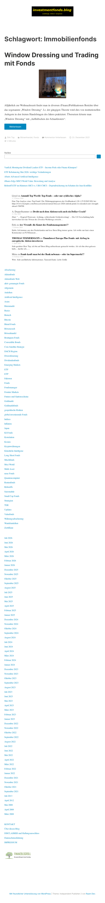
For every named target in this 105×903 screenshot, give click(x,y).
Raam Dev (90, 894)
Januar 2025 (9, 614)
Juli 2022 (8, 746)
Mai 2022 (8, 755)
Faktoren (8, 378)
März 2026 (9, 556)
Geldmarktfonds (11, 405)
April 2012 (9, 800)
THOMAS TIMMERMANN (26, 238)
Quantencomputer (12, 477)
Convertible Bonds (12, 342)
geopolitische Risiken (13, 410)
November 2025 (11, 574)
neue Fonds (9, 473)
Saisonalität (9, 491)
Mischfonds (9, 459)
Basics (7, 310)
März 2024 (9, 655)
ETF (6, 369)
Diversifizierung (11, 355)
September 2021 (11, 791)
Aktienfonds (9, 274)
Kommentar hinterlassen (55, 137)
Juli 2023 (8, 691)
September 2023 (11, 682)
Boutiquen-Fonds (11, 337)
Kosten (7, 441)
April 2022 (9, 759)
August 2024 (10, 637)
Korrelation (9, 437)
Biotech (7, 315)
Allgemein (8, 287)
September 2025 (11, 583)
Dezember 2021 (11, 777)
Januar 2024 (9, 664)
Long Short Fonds (12, 455)
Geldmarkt (9, 401)
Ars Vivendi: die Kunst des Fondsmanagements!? (43, 224)
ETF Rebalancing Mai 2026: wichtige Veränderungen (27, 172)
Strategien (8, 500)
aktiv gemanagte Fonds (14, 283)
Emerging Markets (12, 364)
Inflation (8, 423)
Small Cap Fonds (11, 496)
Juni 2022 (8, 750)
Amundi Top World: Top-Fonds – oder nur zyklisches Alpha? (51, 195)
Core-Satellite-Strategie (14, 346)
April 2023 (9, 705)
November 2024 (11, 623)
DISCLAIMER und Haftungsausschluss (21, 833)
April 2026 (9, 551)
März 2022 (9, 764)
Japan (6, 428)
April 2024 (9, 651)
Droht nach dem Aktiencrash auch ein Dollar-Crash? (59, 211)
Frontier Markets (11, 392)
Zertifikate (8, 527)
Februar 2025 (10, 610)
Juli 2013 (8, 795)
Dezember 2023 (11, 669)
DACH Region (10, 351)
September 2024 (11, 632)
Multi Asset (9, 468)
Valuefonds (9, 514)
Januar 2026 (9, 565)
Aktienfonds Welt (11, 278)
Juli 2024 (8, 642)
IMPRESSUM (10, 842)
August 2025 (10, 587)
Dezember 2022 (11, 723)
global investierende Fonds (15, 414)
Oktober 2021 (10, 786)
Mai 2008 (8, 804)
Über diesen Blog (12, 828)
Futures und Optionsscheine (16, 396)
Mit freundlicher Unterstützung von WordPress (30, 894)
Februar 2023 (10, 714)
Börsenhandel (26, 137)
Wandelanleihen (11, 523)
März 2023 (9, 709)
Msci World (9, 464)
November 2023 (11, 673)
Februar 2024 (10, 660)
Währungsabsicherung (14, 518)
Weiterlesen (16, 127)
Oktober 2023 (10, 678)
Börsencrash (9, 328)
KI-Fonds (8, 432)
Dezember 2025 (11, 569)
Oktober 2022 (10, 732)
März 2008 (9, 813)
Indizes (7, 419)
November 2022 (11, 727)
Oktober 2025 (10, 578)
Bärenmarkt (9, 306)
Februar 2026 (10, 560)
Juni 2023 (8, 696)
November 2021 (11, 782)
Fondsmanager (10, 387)
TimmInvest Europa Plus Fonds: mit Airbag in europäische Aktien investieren (50, 239)
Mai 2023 (8, 700)
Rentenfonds (9, 482)
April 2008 (9, 809)
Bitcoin (7, 319)
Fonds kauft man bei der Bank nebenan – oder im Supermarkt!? (52, 254)
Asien (6, 301)
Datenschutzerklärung (13, 837)
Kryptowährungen (12, 446)
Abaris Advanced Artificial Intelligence (21, 176)
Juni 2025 (8, 596)
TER (6, 505)
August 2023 (10, 687)
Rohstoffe (8, 486)
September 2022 (11, 737)
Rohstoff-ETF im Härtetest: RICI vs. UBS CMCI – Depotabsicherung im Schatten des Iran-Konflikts (48, 185)
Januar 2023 (9, 718)
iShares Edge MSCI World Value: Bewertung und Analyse (29, 181)
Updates (7, 509)
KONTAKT (9, 824)
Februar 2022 (10, 768)
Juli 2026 (8, 537)
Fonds (36, 137)
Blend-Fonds (10, 324)
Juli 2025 (8, 592)
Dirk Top (11, 137)
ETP (6, 373)
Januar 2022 (9, 773)
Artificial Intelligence (13, 297)
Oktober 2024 (10, 628)
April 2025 (9, 605)
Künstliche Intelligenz (13, 450)
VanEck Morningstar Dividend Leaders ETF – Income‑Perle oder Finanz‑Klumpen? (40, 167)
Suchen (7, 152)
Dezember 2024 (11, 619)
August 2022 (10, 741)
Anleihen (8, 292)
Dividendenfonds (11, 360)
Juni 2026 (8, 542)
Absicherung (9, 269)
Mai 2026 (8, 547)
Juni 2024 (8, 646)
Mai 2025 (8, 601)
